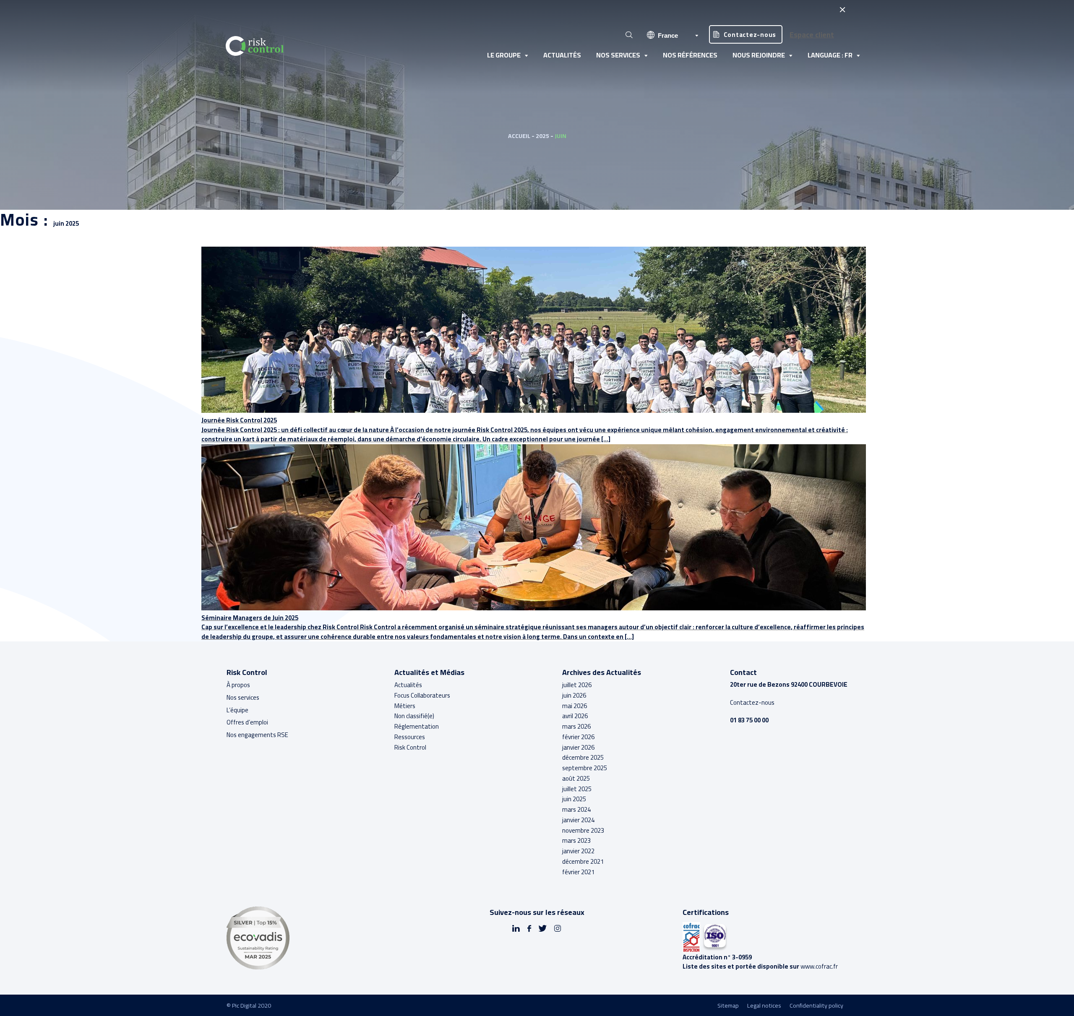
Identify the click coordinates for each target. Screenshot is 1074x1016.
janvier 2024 (578, 820)
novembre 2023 (583, 830)
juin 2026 (574, 695)
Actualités (562, 55)
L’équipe (237, 710)
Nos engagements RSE (257, 735)
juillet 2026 (577, 685)
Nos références (690, 55)
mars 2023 (576, 840)
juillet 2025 (577, 789)
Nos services (618, 55)
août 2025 (576, 778)
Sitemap (728, 1005)
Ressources (409, 737)
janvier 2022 (578, 851)
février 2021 (578, 872)
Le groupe (504, 55)
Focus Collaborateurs (422, 695)
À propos (238, 685)
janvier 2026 (578, 747)
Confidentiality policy (816, 1005)
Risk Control (410, 747)
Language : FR (830, 55)
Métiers (404, 706)
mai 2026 (574, 706)
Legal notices (764, 1005)
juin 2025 (574, 799)
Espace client (812, 35)
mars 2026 (576, 726)
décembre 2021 (583, 861)
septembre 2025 (584, 768)
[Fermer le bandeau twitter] (842, 9)
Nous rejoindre (759, 55)
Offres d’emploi (247, 722)
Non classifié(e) (414, 716)
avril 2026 (575, 716)
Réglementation (416, 726)
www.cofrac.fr (819, 966)
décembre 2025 (583, 757)
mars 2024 (576, 809)
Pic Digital (244, 1005)
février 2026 (578, 737)
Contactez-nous (750, 35)
